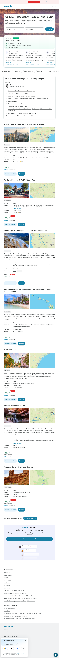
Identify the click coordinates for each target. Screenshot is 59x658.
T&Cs (18, 653)
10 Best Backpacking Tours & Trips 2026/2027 (15, 593)
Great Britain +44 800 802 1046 (11, 636)
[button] (29, 169)
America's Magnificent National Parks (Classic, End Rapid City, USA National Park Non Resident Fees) (30, 109)
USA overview (6, 71)
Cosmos (15, 212)
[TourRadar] (9, 6)
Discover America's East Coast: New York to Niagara (21, 91)
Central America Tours (9, 608)
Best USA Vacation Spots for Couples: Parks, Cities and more (19, 601)
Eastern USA (7, 588)
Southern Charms (12, 101)
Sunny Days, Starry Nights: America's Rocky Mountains (22, 96)
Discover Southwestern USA (15, 103)
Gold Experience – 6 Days (12, 64)
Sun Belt (6, 577)
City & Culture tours (7, 9)
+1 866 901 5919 (52, 2)
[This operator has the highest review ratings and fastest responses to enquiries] (20, 271)
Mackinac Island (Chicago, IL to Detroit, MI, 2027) (20, 115)
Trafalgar (15, 331)
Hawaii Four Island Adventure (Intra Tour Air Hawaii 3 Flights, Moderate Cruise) (28, 98)
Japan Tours (7, 611)
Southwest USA (8, 575)
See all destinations (17, 208)
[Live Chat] (56, 655)
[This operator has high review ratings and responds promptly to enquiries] (22, 161)
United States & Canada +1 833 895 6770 (13, 634)
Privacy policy (23, 653)
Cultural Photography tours (17, 9)
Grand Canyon (7, 580)
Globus (14, 271)
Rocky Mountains (8, 585)
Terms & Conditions (28, 654)
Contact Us (6, 631)
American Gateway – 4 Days (32, 64)
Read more (8, 62)
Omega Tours (16, 161)
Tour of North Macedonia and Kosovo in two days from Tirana (19, 618)
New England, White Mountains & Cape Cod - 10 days (22, 113)
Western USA (7, 572)
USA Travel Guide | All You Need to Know (14, 590)
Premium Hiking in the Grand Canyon (17, 106)
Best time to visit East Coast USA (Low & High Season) (18, 595)
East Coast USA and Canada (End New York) (15, 616)
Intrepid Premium (17, 496)
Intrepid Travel (16, 447)
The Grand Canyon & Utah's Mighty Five (18, 93)
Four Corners (7, 583)
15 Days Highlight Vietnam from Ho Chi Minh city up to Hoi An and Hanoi (22, 613)
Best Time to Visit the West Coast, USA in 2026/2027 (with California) (21, 598)
